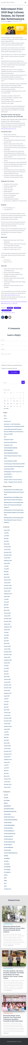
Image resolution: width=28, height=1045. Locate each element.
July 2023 (6, 632)
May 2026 (6, 538)
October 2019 (7, 756)
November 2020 (7, 720)
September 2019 (8, 759)
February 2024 (7, 613)
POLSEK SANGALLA (8, 839)
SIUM (5, 877)
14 (17, 401)
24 (4, 406)
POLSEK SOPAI (7, 850)
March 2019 (6, 776)
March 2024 (6, 610)
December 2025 (7, 552)
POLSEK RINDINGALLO (9, 830)
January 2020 (7, 748)
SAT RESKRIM (7, 869)
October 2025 (7, 557)
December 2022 (7, 651)
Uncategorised (7, 889)
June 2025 (6, 568)
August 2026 (7, 530)
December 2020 (7, 718)
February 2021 (7, 712)
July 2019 (6, 765)
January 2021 (7, 715)
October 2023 (7, 624)
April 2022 (6, 674)
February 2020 (7, 745)
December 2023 (7, 618)
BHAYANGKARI (7, 806)
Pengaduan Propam (8, 439)
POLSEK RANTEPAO (8, 828)
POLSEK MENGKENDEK (9, 825)
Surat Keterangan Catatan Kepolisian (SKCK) (14, 463)
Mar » (7, 408)
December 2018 (7, 784)
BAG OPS (6, 795)
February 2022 (7, 679)
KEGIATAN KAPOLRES (9, 808)
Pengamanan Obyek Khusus (10, 442)
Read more (10, 945)
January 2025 (7, 582)
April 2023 (6, 640)
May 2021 (6, 704)
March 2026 (6, 544)
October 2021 (7, 690)
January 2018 (7, 787)
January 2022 (7, 682)
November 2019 (7, 754)
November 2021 (7, 687)
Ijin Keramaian (7, 421)
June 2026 (6, 535)
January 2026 (7, 549)
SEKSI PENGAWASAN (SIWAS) (11, 453)
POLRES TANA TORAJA (6, 310)
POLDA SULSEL (17, 307)
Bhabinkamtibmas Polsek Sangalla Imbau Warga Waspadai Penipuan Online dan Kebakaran (13, 520)
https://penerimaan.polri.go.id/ (8, 128)
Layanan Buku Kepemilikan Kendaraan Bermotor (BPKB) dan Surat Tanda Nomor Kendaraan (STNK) (13, 432)
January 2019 (7, 781)
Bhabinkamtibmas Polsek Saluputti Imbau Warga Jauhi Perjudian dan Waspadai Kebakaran (13, 505)
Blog (5, 415)
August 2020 (7, 729)
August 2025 (7, 563)
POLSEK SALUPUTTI (8, 836)
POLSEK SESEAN (8, 844)
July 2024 (6, 599)
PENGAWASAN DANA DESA (10, 811)
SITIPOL (6, 875)
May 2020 (6, 737)
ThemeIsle (19, 1041)
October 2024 (7, 591)
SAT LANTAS (7, 864)
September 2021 (8, 693)
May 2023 (6, 638)
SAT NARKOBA (7, 866)
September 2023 (8, 627)
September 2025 (8, 560)
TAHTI (5, 886)
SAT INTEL (6, 861)
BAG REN (6, 797)
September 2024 (8, 593)
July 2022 (6, 665)
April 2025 (6, 574)
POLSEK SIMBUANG (8, 847)
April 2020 (6, 740)
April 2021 (6, 707)
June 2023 (6, 635)
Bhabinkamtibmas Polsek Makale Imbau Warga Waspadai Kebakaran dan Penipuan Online (14, 492)
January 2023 (7, 649)
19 (10, 403)
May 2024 (6, 604)
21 (17, 403)
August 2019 (7, 762)
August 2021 (7, 696)
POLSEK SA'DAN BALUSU (9, 833)
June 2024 (6, 602)
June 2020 (6, 734)
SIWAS (5, 880)
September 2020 (8, 726)
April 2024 (6, 607)
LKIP (5, 436)
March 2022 (6, 676)
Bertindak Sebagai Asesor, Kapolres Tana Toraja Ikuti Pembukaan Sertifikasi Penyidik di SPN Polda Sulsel (13, 1018)
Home (5, 418)
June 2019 (6, 767)
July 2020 (6, 732)
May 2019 (6, 770)
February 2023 (7, 646)
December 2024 (7, 585)
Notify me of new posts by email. (9, 368)
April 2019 (6, 773)
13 (14, 401)
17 (4, 403)
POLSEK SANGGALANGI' (9, 842)
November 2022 (7, 654)
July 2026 (6, 532)
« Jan (4, 408)
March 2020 (6, 743)
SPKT (5, 883)
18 (7, 403)
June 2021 (6, 701)
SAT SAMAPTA (7, 872)
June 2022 (6, 668)
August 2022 (7, 662)
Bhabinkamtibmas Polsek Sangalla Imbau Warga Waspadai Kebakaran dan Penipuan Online (14, 512)
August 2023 (7, 629)
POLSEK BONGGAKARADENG (10, 819)
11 (7, 401)
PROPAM (6, 855)
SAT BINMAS (7, 858)
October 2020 (7, 723)
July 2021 (6, 698)
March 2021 (6, 709)
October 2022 (7, 657)
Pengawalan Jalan (8, 445)
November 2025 (7, 555)
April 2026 (6, 541)
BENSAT (6, 803)
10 (4, 401)
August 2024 (7, 596)
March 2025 (6, 577)
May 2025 (6, 571)
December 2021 (7, 685)
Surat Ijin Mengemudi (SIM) (10, 461)
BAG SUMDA (10, 307)
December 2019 (7, 751)
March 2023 (6, 643)
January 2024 (7, 615)
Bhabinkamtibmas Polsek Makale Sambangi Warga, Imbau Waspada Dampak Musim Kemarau (14, 929)
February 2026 (7, 546)
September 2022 (8, 660)
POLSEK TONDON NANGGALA (11, 853)
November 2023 (7, 621)
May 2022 (6, 671)
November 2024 (7, 588)
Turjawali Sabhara (8, 476)
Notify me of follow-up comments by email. (12, 365)
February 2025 (7, 579)
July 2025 (6, 566)
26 (10, 406)
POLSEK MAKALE (8, 822)
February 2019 (7, 779)
